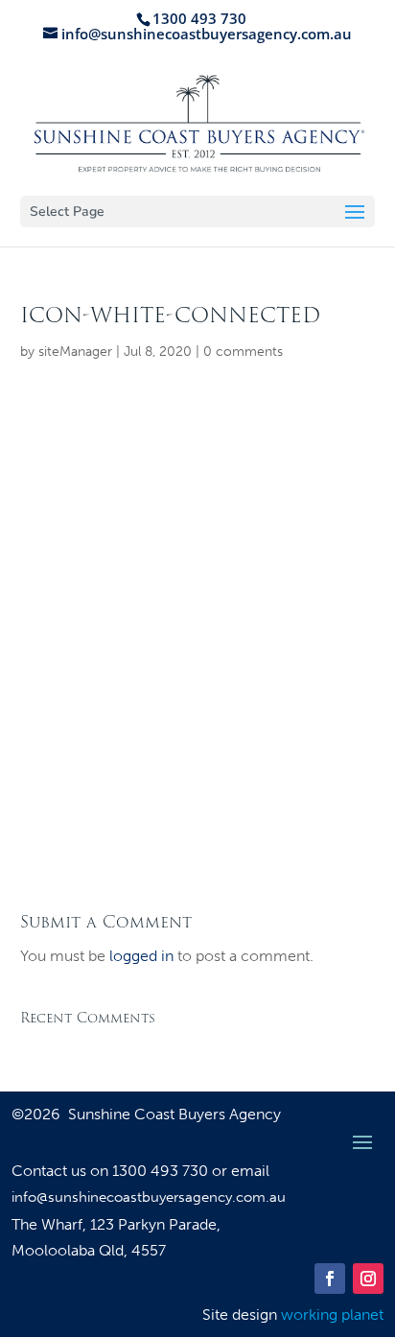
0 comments (243, 351)
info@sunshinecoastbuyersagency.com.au (149, 1197)
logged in (141, 956)
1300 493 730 (162, 1171)
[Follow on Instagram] (368, 1278)
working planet (332, 1314)
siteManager (75, 351)
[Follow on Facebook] (329, 1278)
